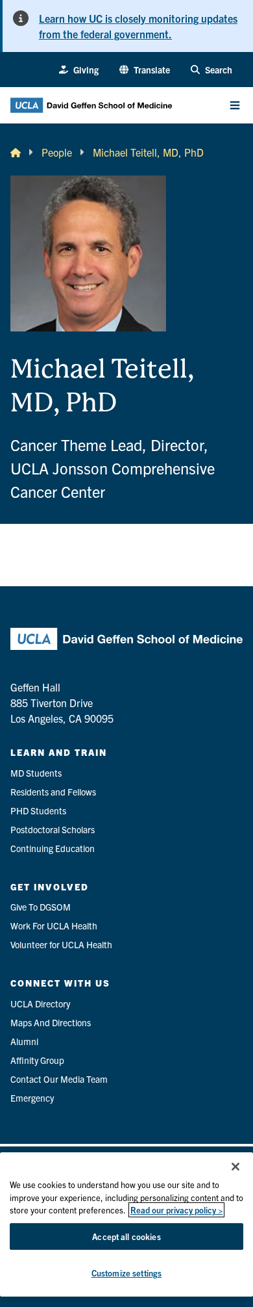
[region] (126, 1224)
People (57, 152)
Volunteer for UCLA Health (61, 944)
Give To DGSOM (40, 906)
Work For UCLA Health (53, 925)
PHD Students (38, 810)
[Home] (15, 152)
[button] (144, 70)
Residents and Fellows (53, 791)
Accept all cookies (126, 1236)
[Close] (235, 1166)
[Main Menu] (235, 105)
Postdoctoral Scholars (52, 829)
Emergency (32, 1098)
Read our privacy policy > (176, 1209)
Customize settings (126, 1272)
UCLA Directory (40, 1003)
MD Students (36, 773)
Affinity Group (37, 1060)
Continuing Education (52, 848)
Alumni (24, 1041)
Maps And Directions (50, 1022)
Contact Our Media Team (59, 1079)
